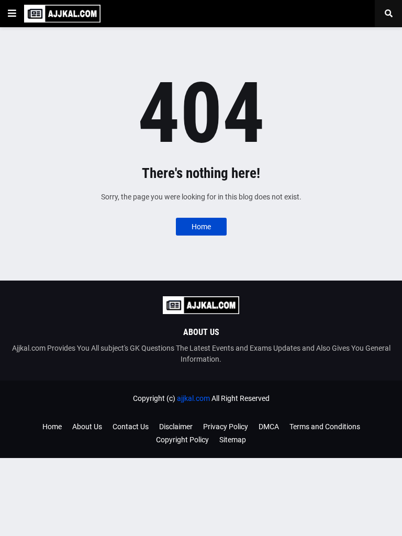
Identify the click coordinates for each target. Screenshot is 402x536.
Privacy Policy (225, 426)
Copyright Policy (182, 440)
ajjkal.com (193, 398)
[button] (12, 14)
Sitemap (232, 440)
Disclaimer (176, 426)
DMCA (269, 426)
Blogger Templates (217, 408)
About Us (87, 426)
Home (201, 226)
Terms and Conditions (324, 426)
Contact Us (131, 426)
